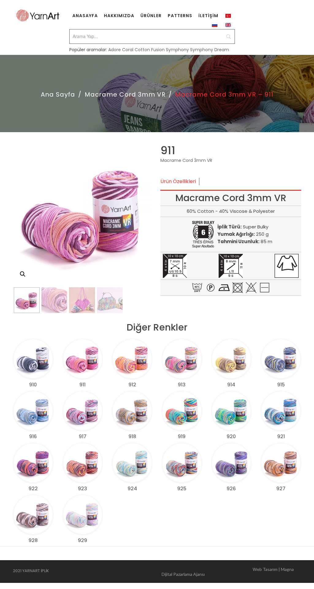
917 (82, 436)
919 (182, 436)
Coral (127, 50)
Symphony (177, 50)
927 (280, 488)
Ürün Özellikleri (178, 181)
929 (82, 540)
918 (132, 436)
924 (132, 488)
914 (231, 384)
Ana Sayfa (58, 94)
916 (33, 436)
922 (33, 488)
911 (82, 384)
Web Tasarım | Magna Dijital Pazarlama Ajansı (228, 572)
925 (181, 488)
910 (33, 384)
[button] (22, 274)
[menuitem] (85, 15)
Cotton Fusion (150, 50)
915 (281, 384)
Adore (114, 50)
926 (231, 488)
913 (182, 384)
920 (231, 436)
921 (281, 436)
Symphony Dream (209, 50)
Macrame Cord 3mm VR (125, 94)
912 (132, 384)
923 (82, 488)
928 (33, 540)
